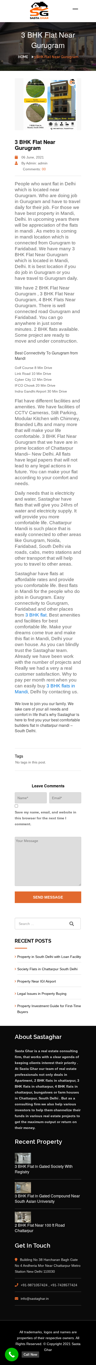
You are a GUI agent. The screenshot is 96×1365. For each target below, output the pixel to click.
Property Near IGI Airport (36, 981)
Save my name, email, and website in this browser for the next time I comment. (45, 818)
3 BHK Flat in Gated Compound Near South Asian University (47, 1198)
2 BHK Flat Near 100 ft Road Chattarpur (40, 1227)
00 (44, 169)
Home (23, 57)
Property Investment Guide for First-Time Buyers (49, 1009)
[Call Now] (11, 1354)
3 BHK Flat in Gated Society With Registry (44, 1169)
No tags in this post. (30, 762)
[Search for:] (48, 923)
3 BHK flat (36, 615)
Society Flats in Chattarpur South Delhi (47, 969)
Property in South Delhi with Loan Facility (49, 957)
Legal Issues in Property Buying (41, 994)
